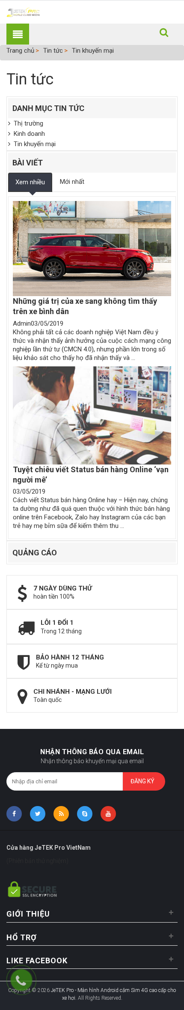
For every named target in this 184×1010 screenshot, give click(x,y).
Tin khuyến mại (93, 50)
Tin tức (53, 50)
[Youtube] (108, 813)
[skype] (84, 813)
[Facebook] (14, 813)
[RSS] (61, 813)
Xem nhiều (30, 182)
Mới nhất (72, 182)
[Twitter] (37, 813)
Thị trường (26, 123)
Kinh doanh (27, 134)
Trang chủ (20, 50)
